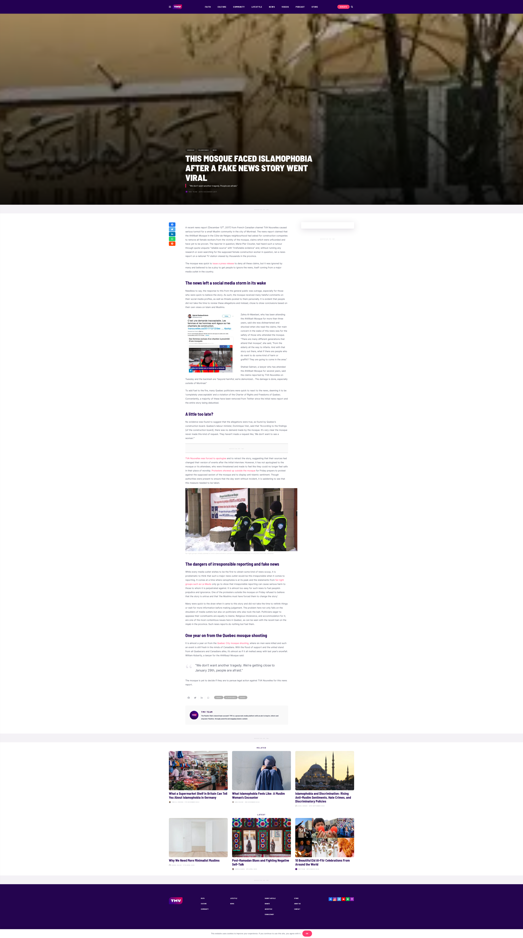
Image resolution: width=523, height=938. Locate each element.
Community (205, 909)
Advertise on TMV (261, 209)
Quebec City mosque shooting (233, 643)
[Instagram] (335, 899)
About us (297, 903)
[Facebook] (330, 899)
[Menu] (170, 6)
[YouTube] (343, 899)
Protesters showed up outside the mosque (233, 470)
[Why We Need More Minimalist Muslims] (198, 844)
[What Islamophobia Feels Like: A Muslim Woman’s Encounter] (261, 779)
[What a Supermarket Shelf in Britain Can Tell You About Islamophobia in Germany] (198, 779)
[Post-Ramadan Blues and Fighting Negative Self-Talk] (261, 844)
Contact (297, 909)
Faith (203, 898)
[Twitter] (339, 899)
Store (296, 898)
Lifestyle (233, 898)
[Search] (352, 7)
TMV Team (192, 192)
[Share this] (172, 224)
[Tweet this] (172, 229)
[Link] (177, 6)
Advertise (268, 909)
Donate (267, 903)
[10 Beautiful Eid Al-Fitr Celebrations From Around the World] (324, 844)
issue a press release (223, 263)
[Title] (348, 899)
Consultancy (269, 914)
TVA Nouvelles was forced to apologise (205, 458)
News (232, 903)
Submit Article (270, 898)
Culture (204, 903)
